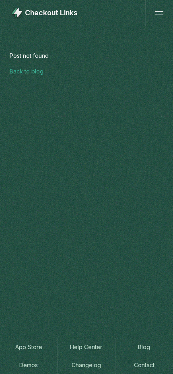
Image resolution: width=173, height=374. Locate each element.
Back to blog (26, 71)
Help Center (86, 347)
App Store (28, 347)
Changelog (86, 365)
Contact (144, 365)
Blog (144, 347)
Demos (28, 365)
